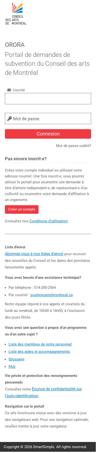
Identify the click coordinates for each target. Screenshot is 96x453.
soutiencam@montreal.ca (51, 295)
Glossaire (16, 359)
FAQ (12, 366)
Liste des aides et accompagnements (39, 351)
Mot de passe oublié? (73, 146)
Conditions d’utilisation (48, 221)
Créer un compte (21, 209)
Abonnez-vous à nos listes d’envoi (34, 254)
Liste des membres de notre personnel (40, 344)
